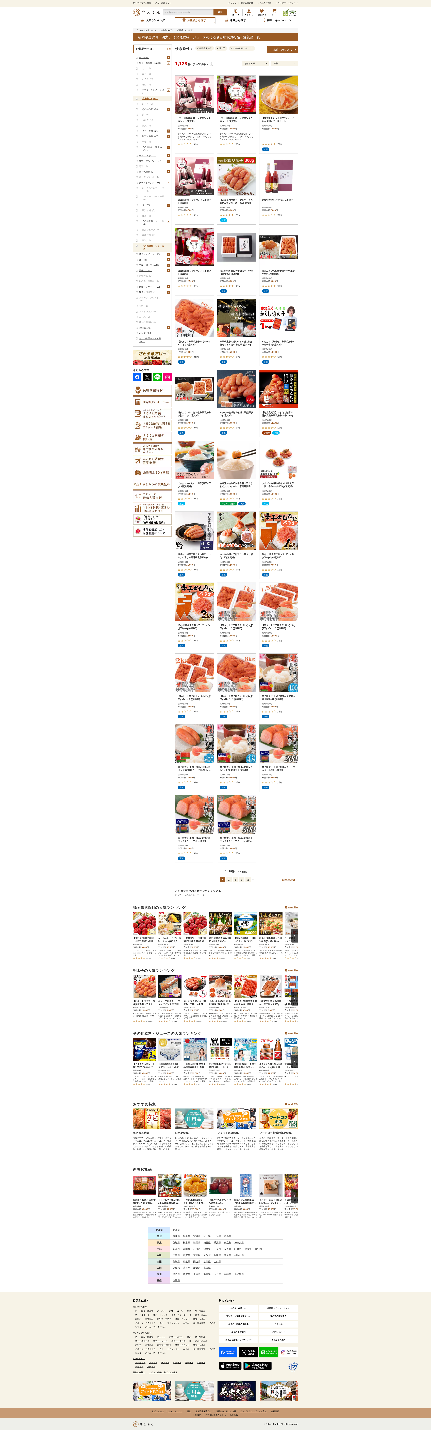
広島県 (207, 1261)
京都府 (196, 1255)
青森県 (176, 1236)
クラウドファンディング (287, 3)
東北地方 (153, 1362)
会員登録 (278, 1324)
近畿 (159, 1255)
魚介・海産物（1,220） (150, 63)
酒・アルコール (142, 1315)
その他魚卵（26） (151, 109)
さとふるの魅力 (278, 1340)
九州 (159, 1274)
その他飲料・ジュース (195, 895)
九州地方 (151, 1366)
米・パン (161, 1311)
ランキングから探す (142, 1333)
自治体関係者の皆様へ (215, 1415)
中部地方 (177, 1362)
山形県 (217, 1236)
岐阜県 (237, 1249)
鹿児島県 (239, 1274)
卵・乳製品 (200, 1311)
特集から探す (139, 1372)
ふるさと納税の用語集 (238, 1324)
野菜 (189, 1311)
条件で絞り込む (282, 49)
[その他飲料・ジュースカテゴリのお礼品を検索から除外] (232, 48)
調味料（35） (145, 270)
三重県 (176, 1255)
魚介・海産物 (147, 1311)
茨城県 (176, 1242)
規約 (189, 1411)
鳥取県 (176, 1261)
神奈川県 (239, 1242)
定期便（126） (146, 333)
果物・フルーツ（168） (150, 161)
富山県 (186, 1249)
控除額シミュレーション (278, 1308)
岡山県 (196, 1261)
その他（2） (145, 327)
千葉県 (217, 1242)
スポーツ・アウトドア (145, 1323)
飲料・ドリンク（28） (150, 182)
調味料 (138, 1319)
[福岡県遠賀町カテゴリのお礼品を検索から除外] (198, 48)
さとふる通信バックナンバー (238, 1340)
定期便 (138, 1327)
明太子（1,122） (150, 98)
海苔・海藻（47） (151, 136)
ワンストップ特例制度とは (238, 1316)
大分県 (217, 1274)
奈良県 (227, 1255)
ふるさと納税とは (238, 1308)
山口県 (217, 1261)
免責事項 (275, 1411)
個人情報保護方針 (203, 1411)
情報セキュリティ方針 (226, 1411)
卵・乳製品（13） (148, 171)
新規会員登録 (247, 3)
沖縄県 (176, 1280)
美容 (161, 1323)
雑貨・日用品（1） (148, 292)
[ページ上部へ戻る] (419, 1408)
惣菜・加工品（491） (149, 265)
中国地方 (201, 1362)
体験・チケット (182, 1319)
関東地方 (165, 1362)
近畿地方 (189, 1362)
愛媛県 (196, 1267)
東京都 (227, 1242)
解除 (169, 49)
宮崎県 (227, 1274)
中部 (159, 1249)
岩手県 (186, 1236)
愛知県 (258, 1249)
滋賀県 (186, 1255)
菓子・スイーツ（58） (150, 254)
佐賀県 (186, 1274)
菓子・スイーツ (178, 1315)
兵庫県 (217, 1255)
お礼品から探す (140, 1307)
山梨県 (217, 1249)
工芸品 (186, 1323)
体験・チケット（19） (150, 287)
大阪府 (207, 1255)
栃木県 (186, 1242)
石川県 (196, 1249)
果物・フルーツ (176, 1311)
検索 (220, 12)
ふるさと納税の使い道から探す (163, 1372)
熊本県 (207, 1274)
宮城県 (196, 1236)
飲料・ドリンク (160, 1315)
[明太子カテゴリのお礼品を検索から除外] (218, 48)
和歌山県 (239, 1255)
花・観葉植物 (199, 1323)
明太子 (178, 895)
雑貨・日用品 (199, 1319)
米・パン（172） (147, 155)
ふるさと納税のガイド (236, 12)
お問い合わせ (278, 1332)
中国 (159, 1261)
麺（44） (143, 260)
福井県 (207, 1249)
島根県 (186, 1261)
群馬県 (196, 1242)
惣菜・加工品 (201, 1315)
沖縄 (159, 1280)
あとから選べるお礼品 (155, 1327)
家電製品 (149, 1319)
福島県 (227, 1236)
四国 (159, 1267)
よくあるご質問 (264, 3)
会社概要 (197, 1415)
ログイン (232, 3)
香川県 (186, 1267)
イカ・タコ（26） (151, 131)
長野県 (227, 1249)
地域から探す (139, 1358)
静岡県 (248, 1249)
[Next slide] (294, 936)
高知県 (207, 1267)
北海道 (159, 1230)
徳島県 (176, 1267)
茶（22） (146, 205)
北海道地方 (140, 1362)
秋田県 (207, 1236)
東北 (159, 1236)
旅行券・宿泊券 (164, 1319)
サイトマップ (158, 1411)
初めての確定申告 (278, 1316)
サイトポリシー (175, 1411)
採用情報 (234, 1415)
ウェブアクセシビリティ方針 (253, 1411)
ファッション (173, 1323)
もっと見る (293, 907)
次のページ (287, 880)
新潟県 (176, 1249)
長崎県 (196, 1274)
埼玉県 (207, 1242)
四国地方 (139, 1366)
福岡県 (176, 1274)
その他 (212, 1323)
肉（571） (144, 57)
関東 (159, 1242)
